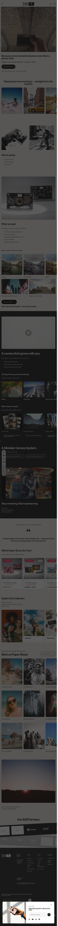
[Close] (51, 905)
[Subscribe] (49, 914)
